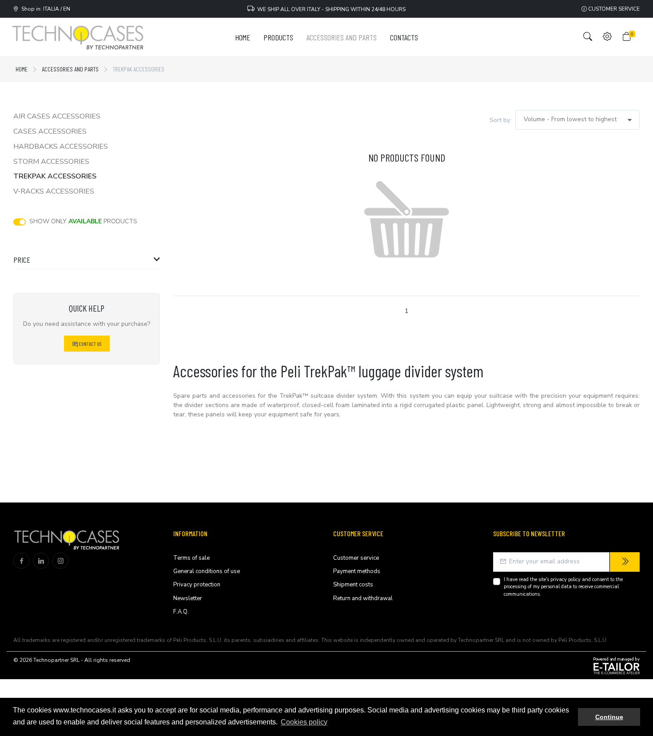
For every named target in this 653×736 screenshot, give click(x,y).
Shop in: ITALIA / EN (44, 8)
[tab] (86, 262)
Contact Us (89, 343)
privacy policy (565, 579)
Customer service (613, 8)
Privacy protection (196, 585)
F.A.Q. (181, 612)
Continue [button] (609, 716)
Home (22, 69)
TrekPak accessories (54, 176)
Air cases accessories (56, 116)
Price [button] (21, 260)
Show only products (83, 221)
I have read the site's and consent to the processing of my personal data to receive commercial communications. (563, 587)
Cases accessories (50, 131)
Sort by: (500, 120)
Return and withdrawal (363, 598)
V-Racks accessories (53, 191)
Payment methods (356, 571)
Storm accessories (51, 161)
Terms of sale (191, 558)
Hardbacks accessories (60, 146)
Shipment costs (353, 585)
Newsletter (187, 598)
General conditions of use (206, 571)
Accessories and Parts (70, 69)
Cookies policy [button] (304, 722)
